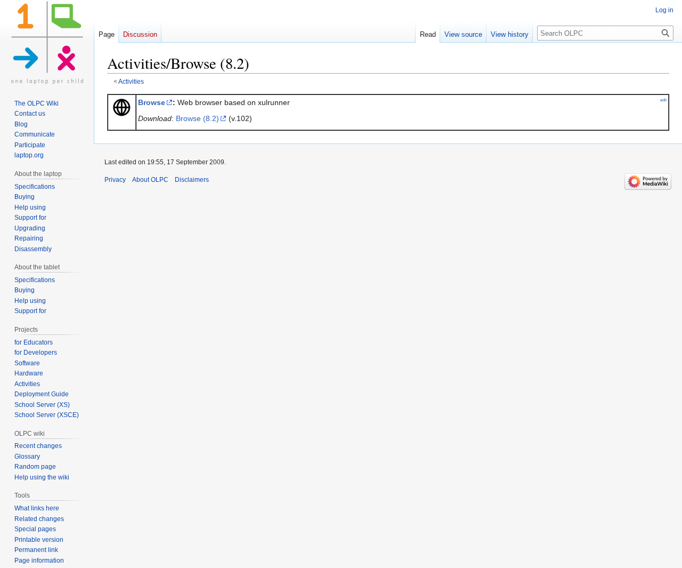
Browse (151, 102)
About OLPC (150, 179)
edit (663, 99)
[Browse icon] (121, 106)
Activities (131, 81)
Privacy (115, 179)
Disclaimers (192, 179)
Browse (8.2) (197, 118)
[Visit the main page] (47, 42)
